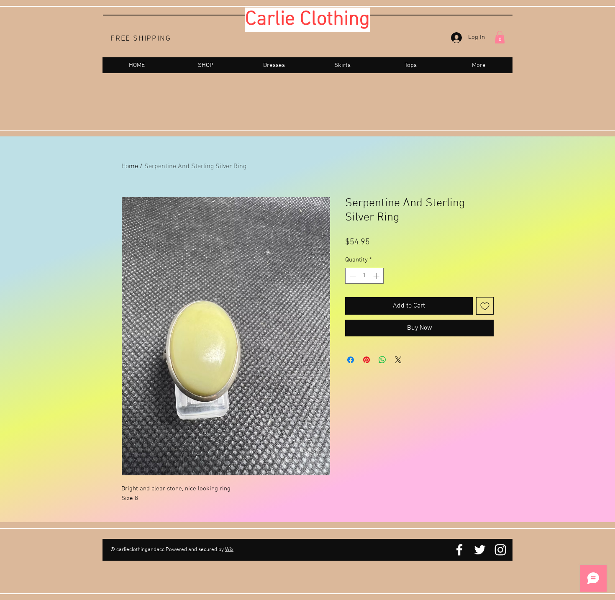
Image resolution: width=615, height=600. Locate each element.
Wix (229, 549)
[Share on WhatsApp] (382, 360)
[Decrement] (352, 276)
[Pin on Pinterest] (366, 360)
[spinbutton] (365, 276)
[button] (500, 37)
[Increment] (377, 276)
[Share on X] (398, 360)
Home (129, 166)
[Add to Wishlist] (485, 306)
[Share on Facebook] (351, 360)
